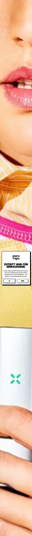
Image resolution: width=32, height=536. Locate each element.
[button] (9, 281)
